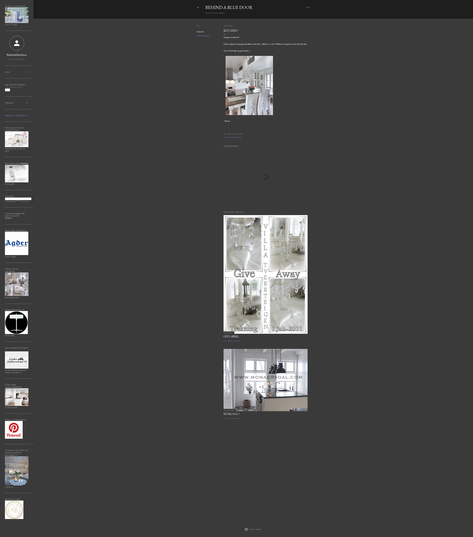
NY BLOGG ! (231, 414)
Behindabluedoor (17, 55)
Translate (24, 201)
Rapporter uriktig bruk (16, 115)
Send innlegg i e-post (235, 134)
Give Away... (232, 336)
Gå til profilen (17, 59)
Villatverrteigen (203, 36)
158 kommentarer (234, 341)
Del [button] (197, 26)
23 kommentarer (234, 418)
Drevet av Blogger (255, 529)
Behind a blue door (229, 7)
